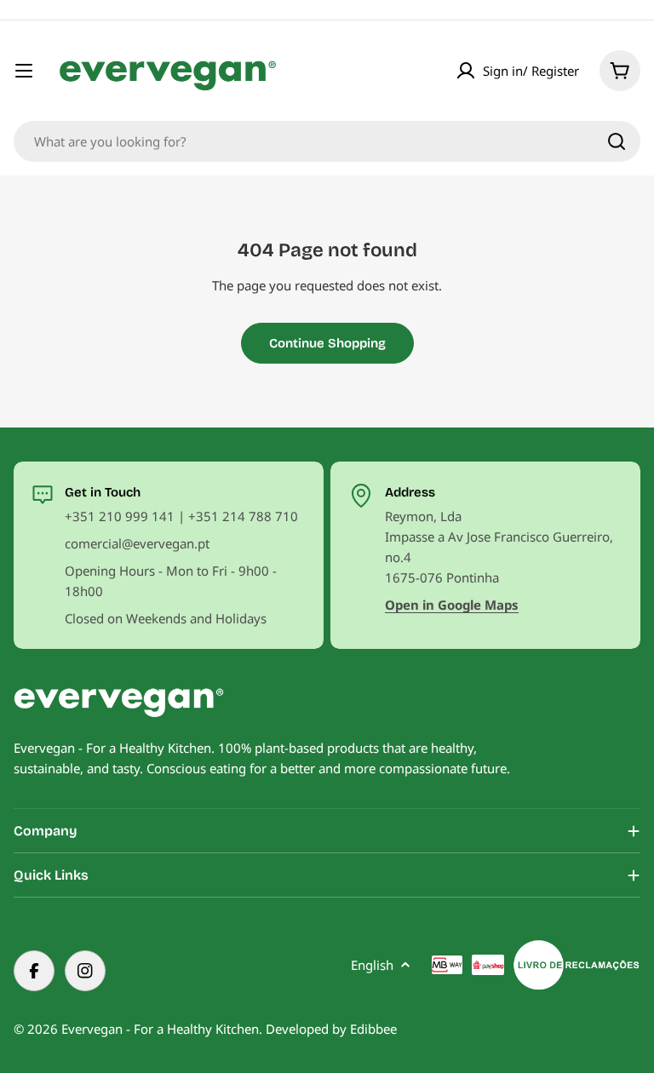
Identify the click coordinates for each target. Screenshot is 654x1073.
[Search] (616, 141)
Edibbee (373, 1028)
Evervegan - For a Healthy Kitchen (160, 1028)
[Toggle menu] (24, 70)
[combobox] (327, 141)
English (372, 964)
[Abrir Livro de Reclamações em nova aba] (576, 964)
